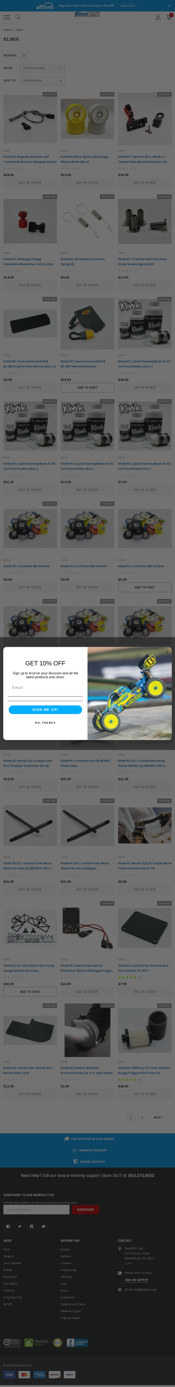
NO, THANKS (45, 722)
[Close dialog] (167, 651)
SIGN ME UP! (45, 709)
